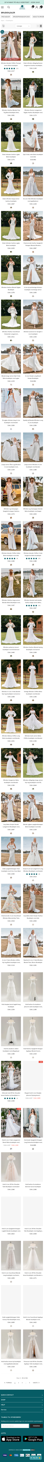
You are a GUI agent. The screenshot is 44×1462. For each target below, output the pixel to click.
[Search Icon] (10, 7)
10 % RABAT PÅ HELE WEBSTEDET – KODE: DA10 (22, 2)
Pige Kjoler (5, 16)
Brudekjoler (9, 20)
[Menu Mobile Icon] (2, 7)
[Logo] (22, 7)
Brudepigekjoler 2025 (21, 16)
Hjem (2, 20)
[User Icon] (36, 7)
